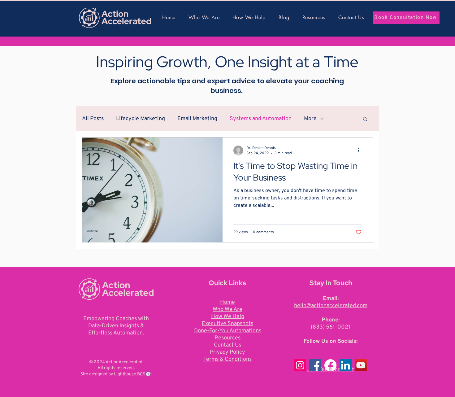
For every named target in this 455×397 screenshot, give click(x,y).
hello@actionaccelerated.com (330, 305)
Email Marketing (197, 118)
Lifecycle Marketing (140, 118)
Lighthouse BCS (129, 374)
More (310, 118)
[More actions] (360, 150)
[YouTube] (361, 365)
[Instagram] (300, 365)
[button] (365, 119)
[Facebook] (315, 365)
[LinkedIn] (346, 365)
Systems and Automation (261, 118)
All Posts (93, 118)
